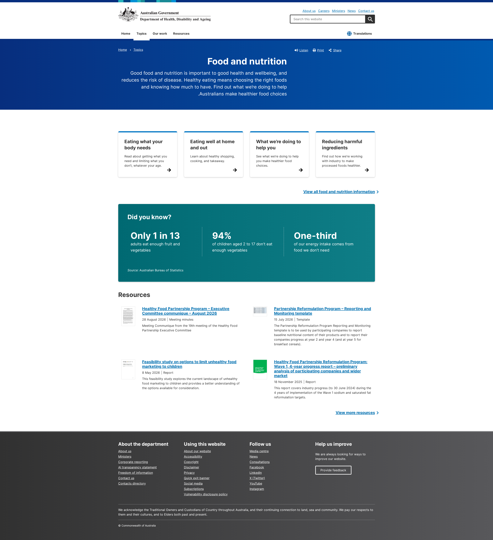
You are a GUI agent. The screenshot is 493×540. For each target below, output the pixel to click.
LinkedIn (256, 473)
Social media (193, 483)
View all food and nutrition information (339, 191)
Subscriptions (194, 489)
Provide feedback (333, 470)
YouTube (256, 483)
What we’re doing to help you (278, 144)
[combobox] (328, 19)
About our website (197, 451)
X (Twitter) (257, 478)
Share (337, 50)
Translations (362, 33)
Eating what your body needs (143, 144)
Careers (324, 11)
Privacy (189, 473)
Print (320, 50)
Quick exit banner (197, 478)
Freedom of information (135, 473)
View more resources (355, 412)
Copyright (191, 462)
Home (125, 33)
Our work (160, 33)
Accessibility (193, 456)
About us (309, 11)
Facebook (257, 467)
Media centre (259, 451)
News (352, 11)
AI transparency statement (137, 467)
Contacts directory (132, 483)
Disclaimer (191, 467)
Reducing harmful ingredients (342, 144)
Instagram (257, 489)
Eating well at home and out (212, 144)
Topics (142, 33)
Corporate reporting (133, 462)
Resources (181, 33)
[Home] (164, 14)
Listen (303, 50)
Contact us (366, 11)
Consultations (260, 462)
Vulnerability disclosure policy (206, 494)
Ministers (338, 11)
